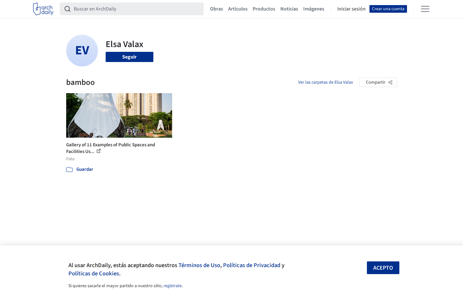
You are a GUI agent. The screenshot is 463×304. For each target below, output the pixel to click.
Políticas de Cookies (93, 273)
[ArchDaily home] (43, 9)
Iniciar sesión (351, 8)
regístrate (173, 286)
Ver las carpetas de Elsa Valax (325, 82)
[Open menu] (425, 9)
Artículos (238, 8)
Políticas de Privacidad (251, 265)
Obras (216, 8)
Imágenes (313, 8)
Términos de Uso (199, 265)
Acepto (383, 268)
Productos (264, 8)
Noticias (289, 8)
